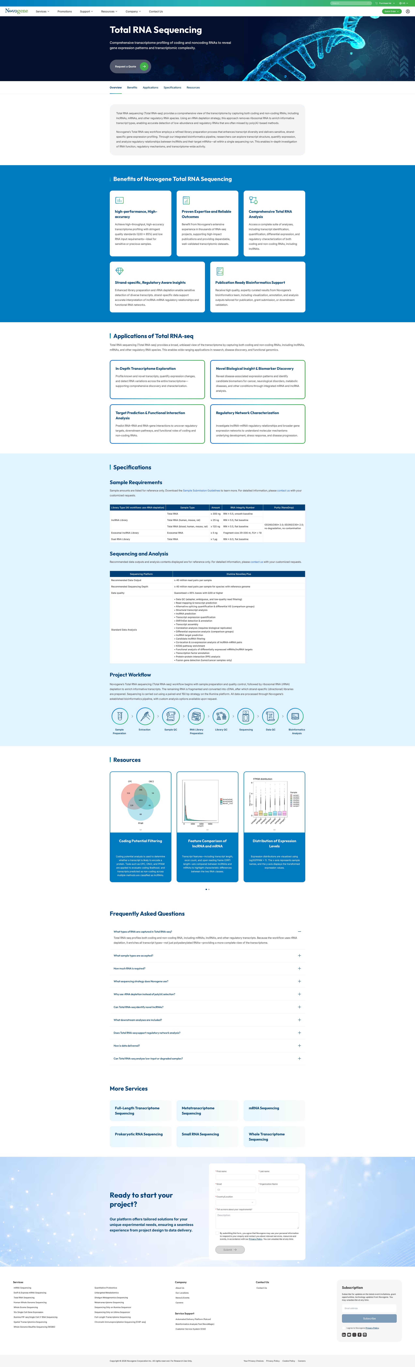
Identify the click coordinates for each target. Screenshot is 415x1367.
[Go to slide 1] (206, 889)
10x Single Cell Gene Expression (28, 1312)
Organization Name (268, 1184)
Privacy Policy (255, 1239)
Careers (179, 1302)
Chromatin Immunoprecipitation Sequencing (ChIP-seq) (120, 1322)
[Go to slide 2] (209, 889)
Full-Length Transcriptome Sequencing (113, 1317)
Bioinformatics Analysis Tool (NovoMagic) (195, 1324)
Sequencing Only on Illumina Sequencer (113, 1307)
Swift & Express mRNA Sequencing (30, 1292)
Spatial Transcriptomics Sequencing (30, 1322)
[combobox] (234, 1202)
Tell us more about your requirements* (233, 1209)
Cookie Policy (288, 1361)
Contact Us (262, 1288)
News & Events (182, 1297)
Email (218, 1184)
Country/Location (224, 1196)
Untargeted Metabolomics (107, 1292)
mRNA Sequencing (22, 1288)
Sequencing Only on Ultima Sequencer (112, 1312)
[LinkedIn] (344, 1335)
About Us (180, 1288)
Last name (263, 1171)
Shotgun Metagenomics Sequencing (111, 1297)
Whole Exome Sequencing (26, 1307)
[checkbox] (217, 1233)
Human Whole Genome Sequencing (30, 1302)
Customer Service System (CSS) (191, 1329)
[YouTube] (349, 1335)
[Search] (368, 3)
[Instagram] (365, 1335)
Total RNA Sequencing (24, 1297)
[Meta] (360, 1335)
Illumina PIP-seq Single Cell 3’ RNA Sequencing (35, 1317)
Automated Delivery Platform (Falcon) (193, 1319)
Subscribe (369, 1318)
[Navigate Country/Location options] (235, 1202)
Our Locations (182, 1293)
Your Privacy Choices (254, 1361)
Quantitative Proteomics (106, 1288)
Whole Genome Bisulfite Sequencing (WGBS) (34, 1327)
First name (220, 1171)
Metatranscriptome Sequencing (109, 1302)
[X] (354, 1335)
